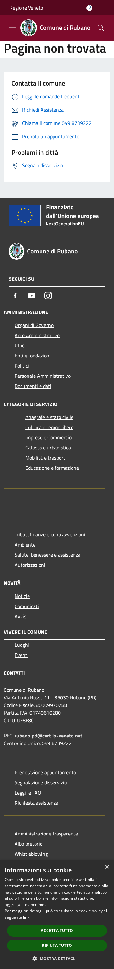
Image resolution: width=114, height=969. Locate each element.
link (26, 917)
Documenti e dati (33, 386)
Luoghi (22, 645)
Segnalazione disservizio (41, 782)
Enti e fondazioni (33, 355)
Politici (22, 366)
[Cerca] (100, 28)
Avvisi (21, 616)
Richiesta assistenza (36, 803)
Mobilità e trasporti (45, 458)
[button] (57, 958)
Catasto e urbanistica (48, 447)
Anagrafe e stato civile (49, 417)
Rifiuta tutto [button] (57, 945)
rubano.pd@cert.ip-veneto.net (48, 735)
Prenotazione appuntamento (45, 772)
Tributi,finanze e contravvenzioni (50, 534)
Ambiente (25, 544)
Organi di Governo (34, 325)
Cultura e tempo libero (49, 427)
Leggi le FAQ (28, 792)
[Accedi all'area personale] (89, 8)
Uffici (20, 345)
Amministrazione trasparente (46, 833)
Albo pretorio (28, 844)
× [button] (106, 867)
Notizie (22, 596)
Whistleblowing (31, 854)
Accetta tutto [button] (57, 930)
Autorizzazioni (30, 565)
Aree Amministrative (37, 335)
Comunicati (27, 606)
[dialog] (57, 914)
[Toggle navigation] (12, 27)
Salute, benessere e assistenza (47, 555)
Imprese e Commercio (48, 437)
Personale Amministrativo (43, 376)
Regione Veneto (26, 7)
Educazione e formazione (52, 468)
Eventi (21, 655)
